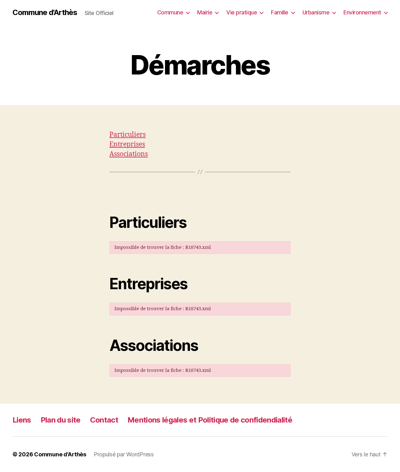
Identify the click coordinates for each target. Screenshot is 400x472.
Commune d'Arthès (44, 12)
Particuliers (127, 135)
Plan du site (61, 419)
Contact (104, 419)
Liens (21, 419)
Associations (128, 154)
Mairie (204, 12)
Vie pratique (241, 12)
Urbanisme (316, 12)
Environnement (362, 12)
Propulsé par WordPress (124, 454)
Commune (170, 12)
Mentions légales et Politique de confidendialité (210, 419)
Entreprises (127, 144)
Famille (279, 12)
